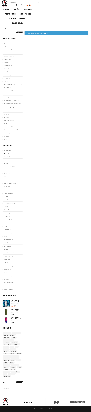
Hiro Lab (6, 209)
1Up (4, 333)
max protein (12, 353)
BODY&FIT (6, 173)
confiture (12, 335)
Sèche (5, 111)
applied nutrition (16, 333)
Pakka (5, 242)
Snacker (6, 114)
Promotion (6, 93)
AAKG (5, 46)
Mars (5, 226)
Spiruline (6, 117)
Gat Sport (6, 196)
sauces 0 (13, 367)
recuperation (6, 364)
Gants (5, 71)
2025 (5, 43)
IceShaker (6, 216)
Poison (5, 249)
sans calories (15, 364)
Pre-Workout (7, 87)
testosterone (6, 371)
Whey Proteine (7, 376)
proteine (5, 362)
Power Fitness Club (8, 252)
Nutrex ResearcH (7, 239)
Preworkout (6, 360)
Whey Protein (11, 374)
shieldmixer (6, 369)
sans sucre (6, 367)
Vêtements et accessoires (10, 129)
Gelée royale (7, 75)
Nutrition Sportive (8, 84)
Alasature (6, 160)
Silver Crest (6, 272)
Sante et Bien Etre (8, 107)
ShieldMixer (6, 269)
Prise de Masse (7, 90)
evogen (10, 344)
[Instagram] (57, 402)
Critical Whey (6, 342)
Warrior (5, 286)
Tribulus (5, 123)
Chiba (5, 176)
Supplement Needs (8, 282)
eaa (4, 344)
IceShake (6, 213)
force (12, 346)
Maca (5, 81)
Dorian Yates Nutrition (9, 183)
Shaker (19, 367)
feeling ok (6, 346)
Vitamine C (6, 133)
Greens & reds (7, 78)
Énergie (5, 68)
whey (5, 374)
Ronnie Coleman (7, 266)
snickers (13, 369)
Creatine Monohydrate (8, 339)
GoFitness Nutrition (8, 203)
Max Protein (6, 229)
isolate (5, 353)
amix (9, 333)
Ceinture (6, 62)
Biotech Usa (6, 170)
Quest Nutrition (7, 256)
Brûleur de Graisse (8, 56)
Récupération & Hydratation (10, 100)
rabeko (11, 362)
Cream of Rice (7, 65)
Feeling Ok (6, 190)
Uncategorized (7, 126)
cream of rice (6, 337)
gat (16, 346)
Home (4, 28)
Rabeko (5, 259)
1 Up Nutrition (7, 150)
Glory (5, 199)
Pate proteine (6, 358)
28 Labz (5, 153)
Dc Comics (6, 180)
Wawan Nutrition (8, 289)
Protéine (6, 97)
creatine (13, 337)
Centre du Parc (45, 408)
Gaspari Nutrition (8, 193)
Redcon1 (6, 262)
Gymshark (6, 206)
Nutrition (5, 355)
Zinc (5, 139)
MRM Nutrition (7, 233)
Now (5, 236)
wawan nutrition (15, 371)
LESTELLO (6, 223)
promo (12, 360)
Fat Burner (16, 344)
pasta (11, 355)
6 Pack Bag (6, 156)
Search (37, 2)
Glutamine (13, 349)
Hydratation (13, 351)
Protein (18, 360)
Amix (5, 163)
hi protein (6, 351)
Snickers (6, 279)
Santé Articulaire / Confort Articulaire (12, 103)
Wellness (6, 136)
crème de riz (14, 342)
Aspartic (6, 53)
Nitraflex (19, 353)
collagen (6, 335)
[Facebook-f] (55, 402)
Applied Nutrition (8, 166)
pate (17, 355)
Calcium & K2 (7, 59)
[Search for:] (13, 32)
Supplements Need (8, 120)
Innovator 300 (7, 219)
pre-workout (15, 358)
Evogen (5, 186)
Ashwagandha (7, 49)
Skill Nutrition (7, 276)
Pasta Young (7, 246)
